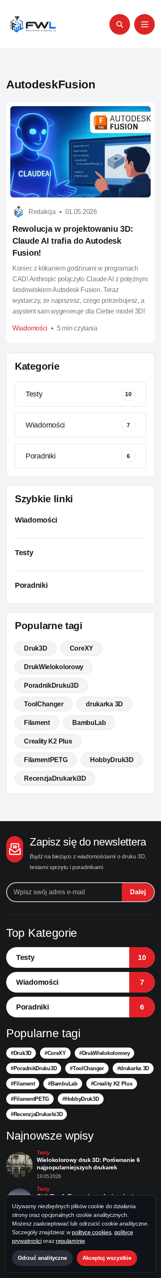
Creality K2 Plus (48, 741)
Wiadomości (29, 328)
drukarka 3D (104, 704)
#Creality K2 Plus (112, 1084)
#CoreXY (55, 1053)
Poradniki (78, 456)
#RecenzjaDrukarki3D (36, 1114)
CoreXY (81, 648)
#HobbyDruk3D (80, 1099)
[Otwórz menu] (144, 24)
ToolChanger (44, 704)
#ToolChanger (87, 1068)
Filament (37, 722)
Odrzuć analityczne (42, 1258)
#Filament (23, 1084)
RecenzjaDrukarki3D (55, 778)
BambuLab (89, 722)
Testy (79, 394)
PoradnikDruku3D (51, 685)
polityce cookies (91, 1232)
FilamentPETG (45, 759)
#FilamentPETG (30, 1099)
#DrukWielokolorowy (104, 1053)
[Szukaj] (119, 24)
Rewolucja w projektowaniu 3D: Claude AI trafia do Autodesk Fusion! (72, 240)
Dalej (138, 892)
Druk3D (35, 648)
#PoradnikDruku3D (34, 1068)
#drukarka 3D (133, 1068)
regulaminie (70, 1241)
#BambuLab (62, 1084)
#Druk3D (21, 1053)
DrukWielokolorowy (53, 666)
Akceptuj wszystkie (107, 1258)
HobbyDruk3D (112, 759)
